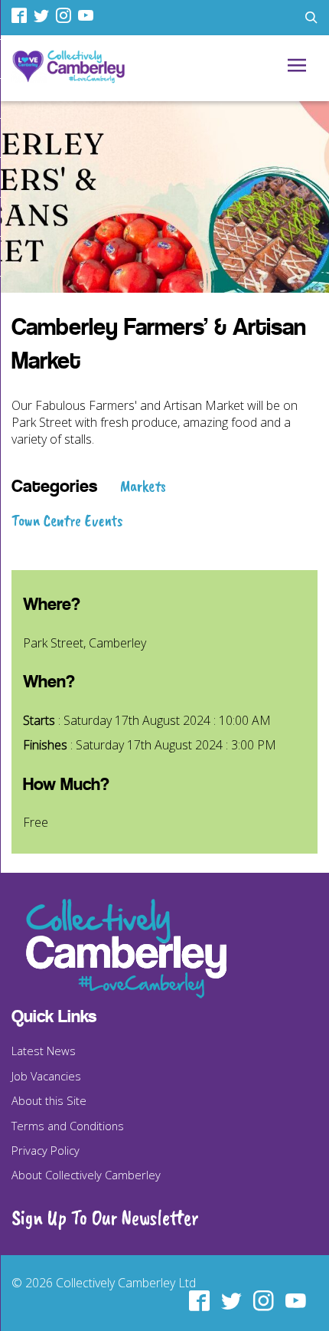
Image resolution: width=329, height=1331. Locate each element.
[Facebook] (21, 15)
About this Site (48, 1100)
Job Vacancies (46, 1075)
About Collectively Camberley (86, 1174)
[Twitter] (43, 15)
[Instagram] (65, 15)
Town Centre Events (67, 520)
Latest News (43, 1050)
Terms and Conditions (67, 1125)
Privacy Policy (45, 1150)
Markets (143, 486)
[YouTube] (87, 15)
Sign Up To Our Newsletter (105, 1218)
